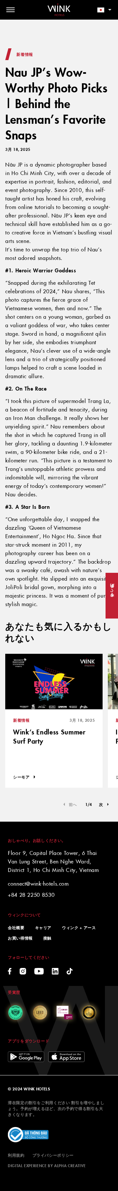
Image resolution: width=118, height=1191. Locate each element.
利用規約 (16, 1155)
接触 (47, 938)
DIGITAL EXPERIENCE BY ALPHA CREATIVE (47, 1165)
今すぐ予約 (111, 595)
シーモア (21, 777)
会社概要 (16, 927)
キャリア (43, 927)
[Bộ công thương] (28, 1135)
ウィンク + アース (79, 927)
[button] (103, 804)
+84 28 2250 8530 (31, 894)
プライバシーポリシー (53, 1155)
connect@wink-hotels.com (38, 883)
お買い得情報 (20, 938)
